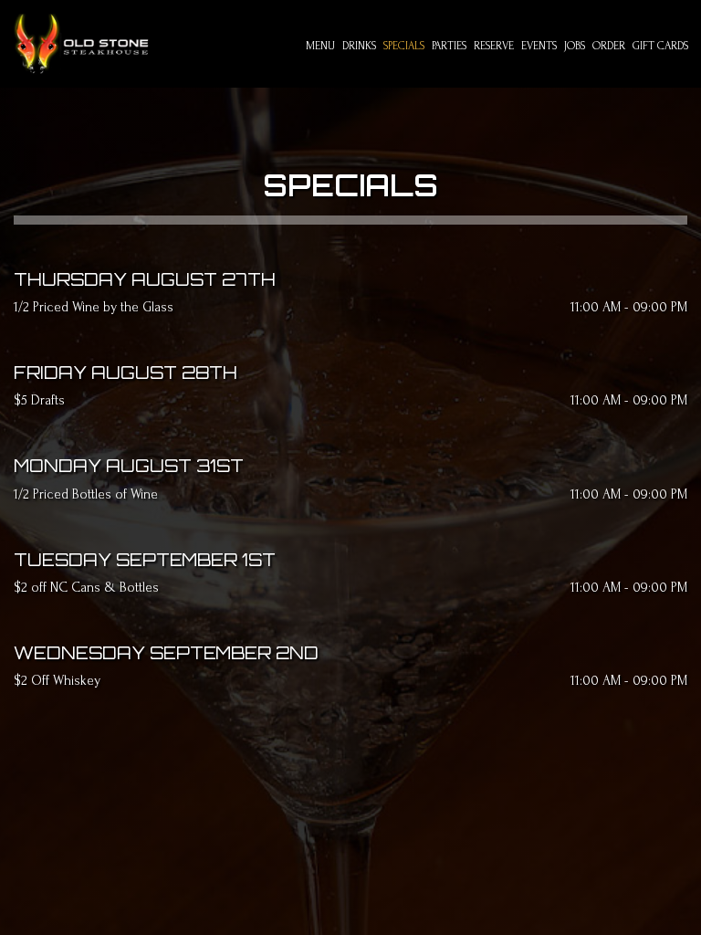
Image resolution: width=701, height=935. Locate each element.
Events (539, 45)
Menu (320, 45)
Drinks (359, 45)
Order (608, 45)
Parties (449, 45)
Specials (403, 45)
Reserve (494, 45)
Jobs (574, 45)
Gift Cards (660, 45)
